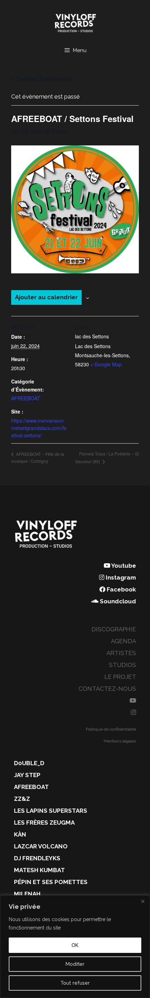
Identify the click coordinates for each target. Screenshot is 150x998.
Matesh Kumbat (39, 870)
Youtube (123, 565)
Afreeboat (31, 786)
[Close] (142, 901)
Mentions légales (120, 741)
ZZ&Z (22, 798)
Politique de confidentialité (111, 729)
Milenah (27, 893)
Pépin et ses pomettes (51, 881)
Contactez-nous (107, 688)
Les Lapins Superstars (50, 810)
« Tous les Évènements (42, 79)
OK (75, 945)
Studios (122, 664)
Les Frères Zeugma (44, 822)
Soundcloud (117, 601)
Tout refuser (75, 983)
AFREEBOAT (25, 398)
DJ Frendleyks (37, 858)
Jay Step (27, 774)
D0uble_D (29, 763)
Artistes (121, 652)
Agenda (123, 641)
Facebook (120, 589)
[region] (75, 946)
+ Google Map (106, 364)
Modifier (75, 964)
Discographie (113, 629)
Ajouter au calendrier (46, 297)
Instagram (120, 577)
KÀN (20, 834)
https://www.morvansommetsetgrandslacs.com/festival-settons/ (39, 428)
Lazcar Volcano (41, 846)
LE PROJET (120, 676)
